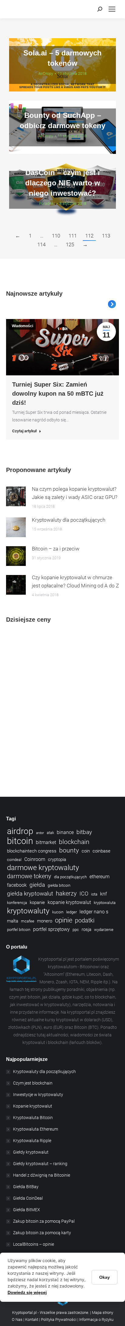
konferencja (17, 902)
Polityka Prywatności (58, 1319)
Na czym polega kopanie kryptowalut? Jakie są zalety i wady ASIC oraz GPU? (74, 493)
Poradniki (47, 203)
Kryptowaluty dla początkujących (68, 520)
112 (89, 236)
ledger (71, 912)
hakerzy (66, 893)
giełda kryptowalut (30, 893)
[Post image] (16, 496)
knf (103, 894)
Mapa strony (102, 1312)
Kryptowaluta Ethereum (35, 1129)
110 (56, 236)
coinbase (101, 851)
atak (50, 832)
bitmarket (46, 842)
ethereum (100, 876)
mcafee (27, 921)
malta (12, 921)
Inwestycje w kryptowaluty (38, 1094)
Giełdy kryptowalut (31, 1152)
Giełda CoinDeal (28, 1198)
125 (70, 244)
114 (41, 244)
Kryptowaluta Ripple (32, 1140)
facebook (17, 885)
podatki (84, 920)
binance (65, 832)
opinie (63, 920)
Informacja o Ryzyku (96, 1319)
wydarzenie (103, 929)
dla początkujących (70, 877)
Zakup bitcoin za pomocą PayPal (44, 1221)
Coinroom (34, 859)
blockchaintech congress (31, 851)
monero (44, 921)
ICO (83, 894)
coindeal (14, 859)
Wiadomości (22, 326)
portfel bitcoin (18, 929)
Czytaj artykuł (24, 431)
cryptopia (57, 859)
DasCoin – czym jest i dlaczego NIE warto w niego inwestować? (62, 182)
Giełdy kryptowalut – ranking (40, 1163)
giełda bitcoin (59, 885)
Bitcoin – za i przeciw (55, 549)
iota (94, 894)
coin (86, 851)
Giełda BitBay (26, 1186)
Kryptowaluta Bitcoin (33, 1117)
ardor (40, 833)
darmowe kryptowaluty (43, 868)
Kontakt (32, 1319)
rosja (86, 929)
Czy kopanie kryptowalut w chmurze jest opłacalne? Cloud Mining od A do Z (75, 581)
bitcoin (20, 841)
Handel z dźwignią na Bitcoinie (41, 1175)
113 (106, 236)
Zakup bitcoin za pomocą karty (42, 1232)
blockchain (74, 842)
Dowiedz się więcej (27, 1292)
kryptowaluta (105, 902)
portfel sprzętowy (51, 929)
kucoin (57, 912)
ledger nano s (93, 912)
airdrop (20, 831)
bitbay (84, 832)
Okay (104, 1277)
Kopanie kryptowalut (32, 1106)
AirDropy (46, 73)
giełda (37, 885)
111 (73, 236)
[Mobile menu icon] (112, 9)
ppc (76, 929)
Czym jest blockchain (32, 1083)
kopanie (37, 902)
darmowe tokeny (29, 876)
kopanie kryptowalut (69, 902)
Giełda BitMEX (26, 1209)
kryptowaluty (28, 911)
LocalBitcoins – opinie (33, 1244)
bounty (69, 850)
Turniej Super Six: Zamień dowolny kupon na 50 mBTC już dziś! (57, 393)
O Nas (17, 1319)
